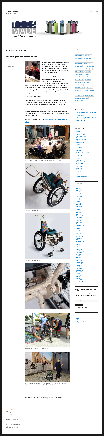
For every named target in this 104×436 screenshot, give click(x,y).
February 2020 (79, 198)
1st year (77, 52)
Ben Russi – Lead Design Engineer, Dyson (86, 117)
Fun (91, 68)
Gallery (8, 64)
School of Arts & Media (81, 161)
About (96, 11)
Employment (78, 66)
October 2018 (79, 208)
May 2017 (78, 220)
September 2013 (80, 270)
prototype (77, 92)
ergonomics (78, 68)
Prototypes (78, 160)
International (78, 76)
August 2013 (79, 271)
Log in (77, 318)
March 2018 (79, 214)
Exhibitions (85, 68)
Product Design (79, 90)
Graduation (88, 71)
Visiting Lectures (80, 174)
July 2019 (78, 201)
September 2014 (80, 254)
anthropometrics (79, 55)
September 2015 (80, 241)
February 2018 (79, 216)
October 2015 (79, 240)
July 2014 (78, 255)
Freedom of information (12, 427)
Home (90, 11)
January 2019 (79, 206)
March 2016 (79, 235)
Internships (79, 147)
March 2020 (79, 196)
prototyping (85, 92)
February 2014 (79, 262)
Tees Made (12, 11)
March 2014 (79, 260)
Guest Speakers (79, 74)
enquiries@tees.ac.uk (12, 419)
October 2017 (79, 217)
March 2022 (79, 190)
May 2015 (78, 244)
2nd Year (82, 52)
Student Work (79, 166)
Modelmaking (79, 153)
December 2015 (80, 238)
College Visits (88, 60)
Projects (78, 158)
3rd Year (88, 52)
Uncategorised (10, 66)
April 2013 (78, 278)
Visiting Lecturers (80, 173)
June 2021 (78, 193)
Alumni (93, 52)
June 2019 (78, 203)
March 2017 (79, 222)
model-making (79, 84)
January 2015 (79, 249)
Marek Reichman (79, 79)
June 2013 (78, 275)
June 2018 (78, 211)
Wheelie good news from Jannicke (22, 57)
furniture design (79, 71)
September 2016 (80, 227)
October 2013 (79, 268)
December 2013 (79, 265)
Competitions (78, 63)
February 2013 (79, 281)
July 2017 (78, 219)
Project (86, 90)
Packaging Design (80, 87)
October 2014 (79, 252)
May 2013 (78, 276)
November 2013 (80, 267)
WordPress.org (79, 323)
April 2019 (78, 204)
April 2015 (78, 246)
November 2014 (80, 251)
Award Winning (79, 60)
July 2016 (78, 228)
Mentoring (88, 79)
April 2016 (78, 233)
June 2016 (78, 230)
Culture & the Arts (88, 63)
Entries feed (79, 319)
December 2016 (80, 225)
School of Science (89, 95)
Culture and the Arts (81, 136)
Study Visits (85, 98)
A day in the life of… (80, 120)
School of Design (79, 95)
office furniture (88, 84)
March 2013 (79, 279)
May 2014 (78, 257)
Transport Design (80, 169)
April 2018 (78, 212)
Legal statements (10, 426)
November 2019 (80, 200)
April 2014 (78, 259)
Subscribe (79, 305)
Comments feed (80, 321)
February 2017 (79, 224)
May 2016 (78, 232)
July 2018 (78, 209)
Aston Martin (78, 58)
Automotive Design (88, 58)
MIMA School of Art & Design (82, 82)
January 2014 (79, 263)
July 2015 (78, 243)
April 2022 (78, 188)
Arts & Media (88, 55)
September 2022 (80, 187)
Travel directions (10, 421)
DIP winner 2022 (80, 115)
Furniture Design (80, 142)
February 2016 (79, 236)
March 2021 (79, 195)
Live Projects (86, 76)
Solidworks (78, 98)
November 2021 (80, 192)
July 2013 (78, 273)
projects (92, 90)
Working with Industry (80, 100)
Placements (89, 87)
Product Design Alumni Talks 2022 (84, 119)
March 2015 (79, 248)
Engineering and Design (90, 66)
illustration (87, 74)
